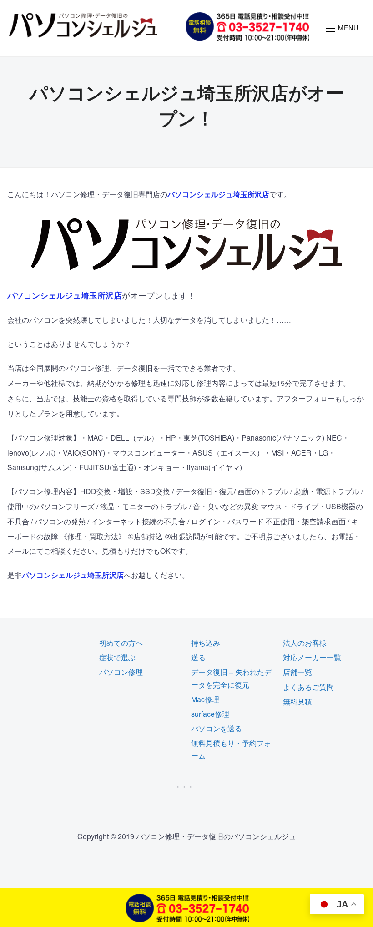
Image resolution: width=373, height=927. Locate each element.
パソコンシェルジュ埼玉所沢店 (218, 194)
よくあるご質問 (308, 687)
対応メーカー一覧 (312, 657)
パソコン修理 (121, 672)
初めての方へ (121, 643)
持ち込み (205, 643)
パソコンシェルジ (40, 295)
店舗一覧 (297, 672)
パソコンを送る (216, 728)
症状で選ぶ (117, 657)
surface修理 (210, 714)
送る (198, 657)
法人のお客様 (305, 643)
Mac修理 (205, 699)
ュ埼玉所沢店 (97, 295)
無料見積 (297, 701)
